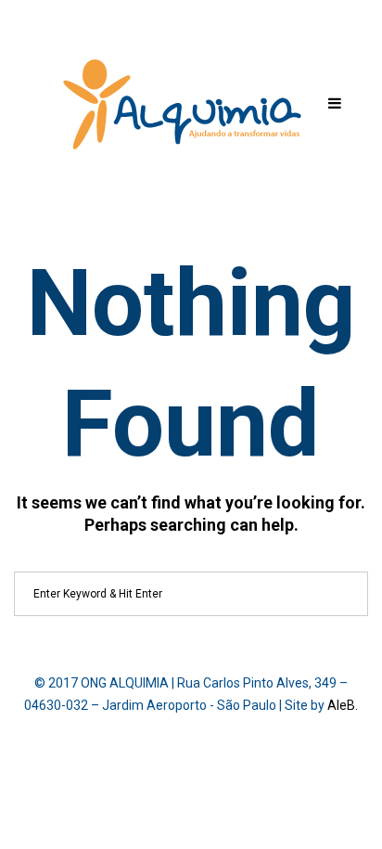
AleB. (342, 705)
